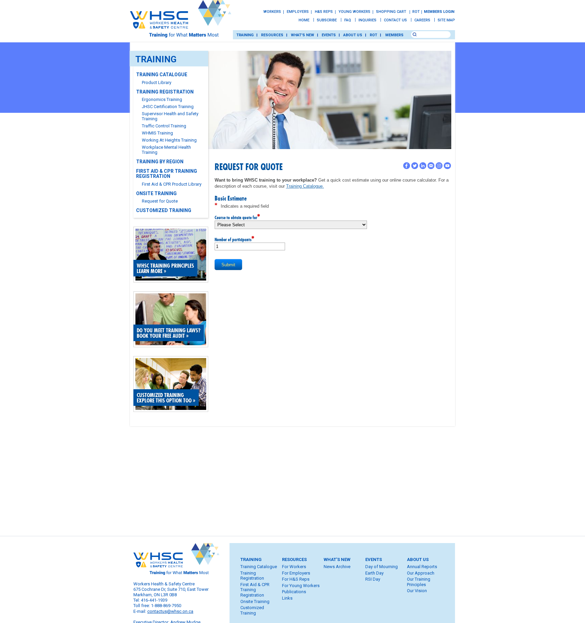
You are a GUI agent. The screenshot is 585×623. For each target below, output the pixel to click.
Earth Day (374, 573)
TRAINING (245, 35)
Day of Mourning (381, 566)
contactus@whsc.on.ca (170, 611)
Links (287, 598)
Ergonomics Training (162, 99)
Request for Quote (160, 201)
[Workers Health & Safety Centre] (181, 22)
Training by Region (160, 161)
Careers (422, 20)
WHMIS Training (158, 133)
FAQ (347, 20)
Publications (294, 591)
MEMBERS (394, 35)
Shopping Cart (391, 11)
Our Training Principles (418, 582)
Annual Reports (422, 566)
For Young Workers (301, 585)
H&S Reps (324, 11)
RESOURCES (272, 35)
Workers (272, 11)
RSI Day (372, 579)
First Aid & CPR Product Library (172, 184)
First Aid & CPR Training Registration (166, 173)
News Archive (337, 566)
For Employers (296, 573)
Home (304, 20)
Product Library (157, 82)
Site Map (446, 20)
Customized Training (164, 210)
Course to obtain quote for (237, 217)
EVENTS (329, 35)
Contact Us (395, 20)
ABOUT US (352, 35)
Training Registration (165, 92)
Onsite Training (157, 193)
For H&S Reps (295, 579)
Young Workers (354, 11)
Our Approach (420, 573)
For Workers (294, 566)
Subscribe (327, 20)
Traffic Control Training (164, 125)
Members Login (439, 11)
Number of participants (234, 239)
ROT (415, 11)
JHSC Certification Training (168, 106)
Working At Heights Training (170, 140)
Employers (298, 11)
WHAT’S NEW (337, 559)
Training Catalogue (162, 74)
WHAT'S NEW (302, 35)
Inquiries (367, 20)
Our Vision (417, 590)
